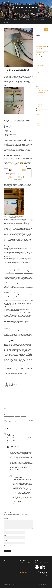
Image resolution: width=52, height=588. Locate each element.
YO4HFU (8, 434)
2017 (38, 125)
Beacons (15, 19)
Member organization (40, 52)
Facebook (37, 78)
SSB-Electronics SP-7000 (9, 380)
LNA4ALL (6, 386)
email (40, 576)
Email (5, 535)
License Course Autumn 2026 (43, 90)
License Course (27, 19)
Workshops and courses (40, 60)
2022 (38, 114)
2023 (38, 112)
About (9, 19)
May (39, 97)
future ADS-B (17, 75)
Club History (38, 37)
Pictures (43, 19)
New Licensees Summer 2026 (24, 572)
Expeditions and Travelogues (41, 46)
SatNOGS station (39, 74)
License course (39, 63)
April (39, 99)
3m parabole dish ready (29, 421)
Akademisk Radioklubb (26, 7)
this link (13, 121)
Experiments (38, 48)
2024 (38, 110)
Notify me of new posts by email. (10, 547)
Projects (37, 54)
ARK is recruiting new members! (24, 564)
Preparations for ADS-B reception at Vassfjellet (10, 421)
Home (5, 19)
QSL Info (20, 19)
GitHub (37, 72)
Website (5, 540)
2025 (38, 108)
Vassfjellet (23, 416)
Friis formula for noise (19, 162)
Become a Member (35, 19)
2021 (38, 116)
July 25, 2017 (6, 72)
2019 (38, 121)
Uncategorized (38, 56)
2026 (38, 86)
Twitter (37, 76)
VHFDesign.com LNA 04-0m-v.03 (11, 384)
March (39, 102)
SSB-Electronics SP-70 (9, 381)
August (39, 88)
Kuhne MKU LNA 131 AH (9, 385)
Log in (5, 562)
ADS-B (5, 416)
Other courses (39, 65)
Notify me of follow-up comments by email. (12, 545)
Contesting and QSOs (40, 41)
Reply (8, 442)
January (40, 106)
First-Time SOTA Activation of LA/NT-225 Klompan (25, 570)
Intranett (6, 22)
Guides (10, 414)
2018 (38, 123)
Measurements (17, 416)
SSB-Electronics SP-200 (9, 383)
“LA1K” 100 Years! (22, 566)
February (40, 104)
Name (5, 530)
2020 (38, 118)
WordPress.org (6, 569)
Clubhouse (38, 39)
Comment (6, 518)
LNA (8, 416)
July (39, 95)
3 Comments (16, 72)
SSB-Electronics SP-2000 (9, 382)
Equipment (7, 414)
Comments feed (6, 566)
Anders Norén (43, 584)
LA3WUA (11, 72)
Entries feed (6, 564)
